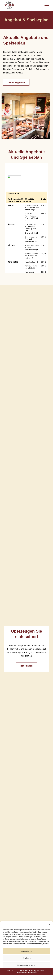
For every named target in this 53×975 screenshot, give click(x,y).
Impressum (35, 971)
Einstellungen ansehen (26, 965)
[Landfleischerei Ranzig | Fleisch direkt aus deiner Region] (22, 5)
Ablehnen (26, 958)
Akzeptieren (26, 951)
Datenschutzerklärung (22, 971)
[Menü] (45, 5)
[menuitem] (45, 5)
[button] (49, 924)
